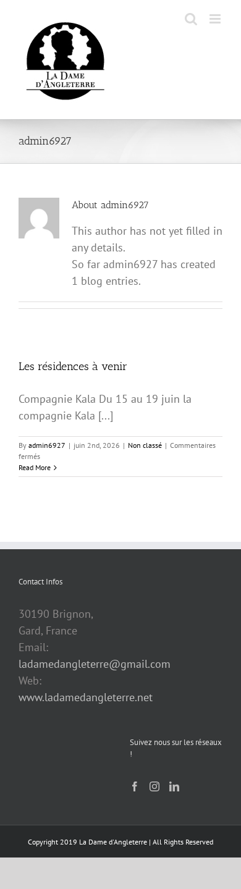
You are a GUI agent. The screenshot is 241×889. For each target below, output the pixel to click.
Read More (35, 467)
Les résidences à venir (73, 366)
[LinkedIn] (174, 786)
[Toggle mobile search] (191, 18)
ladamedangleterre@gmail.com (95, 664)
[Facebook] (135, 786)
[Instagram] (154, 786)
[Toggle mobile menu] (215, 18)
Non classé (145, 445)
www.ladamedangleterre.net (86, 697)
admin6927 (47, 445)
